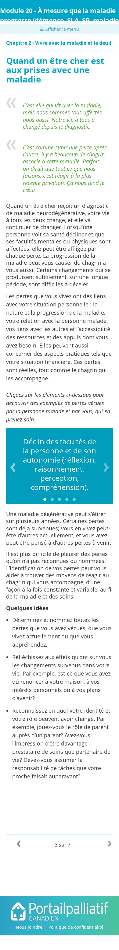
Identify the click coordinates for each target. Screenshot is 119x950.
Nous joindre (29, 927)
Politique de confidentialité (76, 927)
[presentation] (13, 467)
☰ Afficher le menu (59, 29)
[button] (45, 499)
